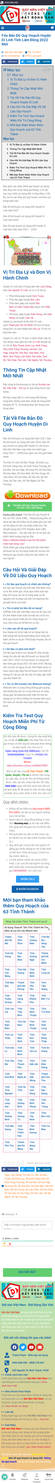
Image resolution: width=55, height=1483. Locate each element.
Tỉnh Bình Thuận (33, 1025)
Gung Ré (13, 352)
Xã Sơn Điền (46, 1189)
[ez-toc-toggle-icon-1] (44, 69)
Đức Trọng (38, 296)
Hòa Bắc (23, 352)
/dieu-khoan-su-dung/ (16, 1406)
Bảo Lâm (35, 299)
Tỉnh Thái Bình (19, 1012)
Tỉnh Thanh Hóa (20, 1064)
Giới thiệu (10, 1425)
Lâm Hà (29, 317)
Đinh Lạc (30, 345)
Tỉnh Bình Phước (33, 1103)
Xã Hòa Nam (37, 1185)
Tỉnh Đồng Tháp (44, 1038)
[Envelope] (40, 1347)
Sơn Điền (36, 356)
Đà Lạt (36, 328)
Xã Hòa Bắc (24, 1185)
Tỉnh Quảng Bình (20, 1103)
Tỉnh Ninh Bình (19, 1051)
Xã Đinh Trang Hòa (35, 1178)
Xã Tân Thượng (19, 1196)
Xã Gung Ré (10, 1185)
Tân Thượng (45, 360)
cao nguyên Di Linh (18, 290)
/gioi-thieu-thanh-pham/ (38, 1446)
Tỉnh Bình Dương (33, 1129)
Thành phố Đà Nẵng (21, 1145)
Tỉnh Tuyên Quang (8, 999)
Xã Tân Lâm (37, 1193)
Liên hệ (9, 1412)
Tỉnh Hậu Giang (44, 1090)
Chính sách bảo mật (16, 1374)
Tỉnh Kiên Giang (44, 1064)
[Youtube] (31, 1347)
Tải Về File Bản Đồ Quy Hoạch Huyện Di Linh (25, 100)
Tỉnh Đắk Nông (32, 1077)
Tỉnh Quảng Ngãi (33, 956)
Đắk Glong (36, 314)
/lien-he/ (44, 1419)
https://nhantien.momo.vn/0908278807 (27, 765)
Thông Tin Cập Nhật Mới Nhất (26, 91)
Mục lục (17, 75)
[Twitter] (23, 1347)
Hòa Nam (34, 352)
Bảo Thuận (18, 345)
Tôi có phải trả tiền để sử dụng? (24, 608)
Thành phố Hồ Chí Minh (21, 325)
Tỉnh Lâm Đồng (32, 1090)
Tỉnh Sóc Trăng (44, 1103)
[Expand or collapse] (50, 69)
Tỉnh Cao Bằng (7, 972)
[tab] (27, 584)
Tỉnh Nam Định (19, 1038)
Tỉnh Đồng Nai (32, 1145)
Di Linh (36, 341)
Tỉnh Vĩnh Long (44, 1025)
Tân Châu (11, 360)
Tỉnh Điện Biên (7, 1025)
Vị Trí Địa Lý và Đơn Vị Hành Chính (28, 82)
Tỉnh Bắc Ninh (19, 956)
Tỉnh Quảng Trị (20, 1116)
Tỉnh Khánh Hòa (33, 999)
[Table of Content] (46, 69)
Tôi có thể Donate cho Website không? (29, 684)
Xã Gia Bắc (31, 1182)
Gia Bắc (33, 349)
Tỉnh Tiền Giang (44, 985)
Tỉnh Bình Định (32, 972)
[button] (2, 27)
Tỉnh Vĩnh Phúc (20, 940)
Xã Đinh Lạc (18, 1178)
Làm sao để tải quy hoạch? (22, 628)
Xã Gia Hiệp (44, 1182)
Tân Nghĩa (33, 360)
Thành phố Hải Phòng (21, 985)
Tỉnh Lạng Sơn (7, 1103)
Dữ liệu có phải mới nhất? (21, 649)
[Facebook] (14, 1347)
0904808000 (20, 870)
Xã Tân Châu (23, 1193)
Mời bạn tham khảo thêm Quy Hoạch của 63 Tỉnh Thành (26, 129)
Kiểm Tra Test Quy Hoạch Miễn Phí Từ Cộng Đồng (27, 118)
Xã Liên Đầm (32, 1189)
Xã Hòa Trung (17, 1189)
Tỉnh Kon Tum (32, 1038)
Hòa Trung (14, 356)
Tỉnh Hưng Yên (20, 999)
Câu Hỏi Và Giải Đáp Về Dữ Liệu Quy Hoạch (28, 109)
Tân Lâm (22, 360)
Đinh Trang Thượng (18, 349)
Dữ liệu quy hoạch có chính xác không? (29, 584)
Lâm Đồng (45, 286)
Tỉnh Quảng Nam (33, 940)
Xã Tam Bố (10, 1193)
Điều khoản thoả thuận (18, 1391)
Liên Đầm (26, 356)
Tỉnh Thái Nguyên (9, 1090)
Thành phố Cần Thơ (45, 1077)
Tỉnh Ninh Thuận (33, 1012)
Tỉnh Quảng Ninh (8, 1116)
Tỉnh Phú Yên (32, 985)
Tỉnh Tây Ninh (32, 1116)
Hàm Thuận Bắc (25, 307)
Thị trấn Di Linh (30, 1175)
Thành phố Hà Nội (8, 940)
